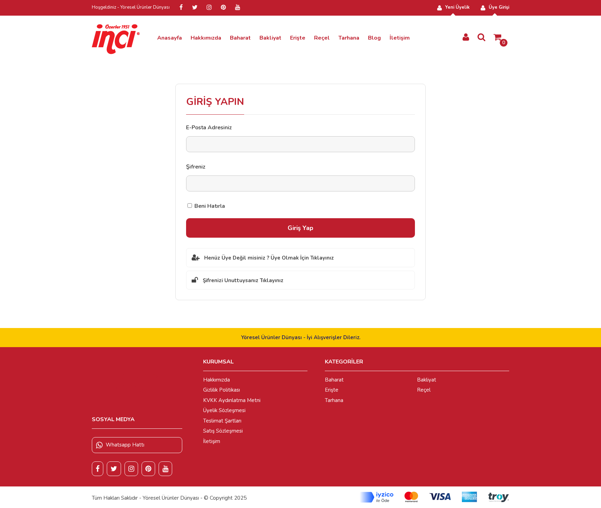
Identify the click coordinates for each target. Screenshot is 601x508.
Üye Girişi (499, 7)
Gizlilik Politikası (221, 389)
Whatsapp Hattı (125, 444)
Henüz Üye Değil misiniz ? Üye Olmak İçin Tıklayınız (269, 257)
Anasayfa (169, 38)
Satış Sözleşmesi (223, 430)
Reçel (322, 38)
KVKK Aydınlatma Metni (232, 400)
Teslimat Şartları (222, 420)
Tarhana (348, 38)
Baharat (240, 38)
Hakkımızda (206, 38)
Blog (374, 38)
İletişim (400, 38)
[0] (497, 37)
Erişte (297, 38)
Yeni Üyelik (457, 7)
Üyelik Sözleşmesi (224, 410)
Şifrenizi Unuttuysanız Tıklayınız (243, 280)
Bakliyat (270, 38)
